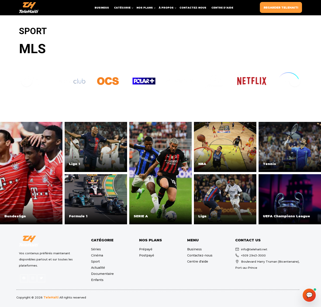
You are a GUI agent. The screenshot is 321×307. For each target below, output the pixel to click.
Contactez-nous (192, 7)
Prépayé (145, 249)
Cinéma (97, 255)
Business (102, 7)
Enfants (97, 280)
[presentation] (26, 80)
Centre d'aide (222, 7)
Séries (96, 249)
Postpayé (146, 255)
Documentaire (102, 274)
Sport (95, 261)
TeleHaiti (51, 297)
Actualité (98, 268)
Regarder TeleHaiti (281, 7)
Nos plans (28, 66)
